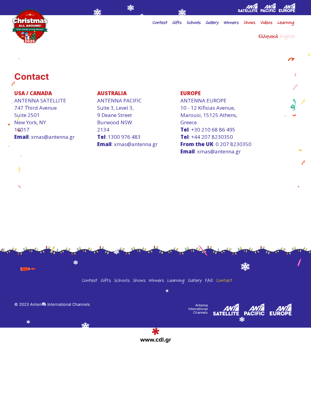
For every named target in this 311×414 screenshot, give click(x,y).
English (287, 37)
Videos (266, 23)
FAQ (209, 281)
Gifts (177, 23)
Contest (159, 23)
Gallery (195, 281)
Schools (193, 23)
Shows (249, 23)
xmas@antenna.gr (53, 136)
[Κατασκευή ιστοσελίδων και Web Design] (155, 335)
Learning (285, 23)
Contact (224, 281)
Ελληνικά (268, 37)
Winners (156, 281)
